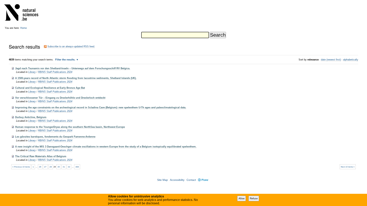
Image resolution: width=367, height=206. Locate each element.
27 (45, 167)
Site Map (162, 180)
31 (64, 167)
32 (69, 167)
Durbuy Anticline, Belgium (30, 117)
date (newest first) (331, 59)
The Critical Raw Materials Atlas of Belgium (40, 156)
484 (77, 167)
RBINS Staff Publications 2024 (55, 72)
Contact (191, 180)
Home (23, 28)
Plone (203, 180)
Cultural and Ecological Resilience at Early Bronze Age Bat (50, 87)
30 (59, 167)
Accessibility (177, 180)
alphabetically (350, 59)
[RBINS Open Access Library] (23, 13)
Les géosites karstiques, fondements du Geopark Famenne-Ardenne (55, 136)
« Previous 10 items (21, 167)
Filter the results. (65, 59)
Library (32, 72)
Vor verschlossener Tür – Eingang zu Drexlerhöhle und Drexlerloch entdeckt (60, 97)
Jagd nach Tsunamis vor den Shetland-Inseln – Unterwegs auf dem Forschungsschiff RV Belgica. (72, 68)
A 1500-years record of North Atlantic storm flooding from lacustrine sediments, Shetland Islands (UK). (75, 78)
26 (40, 167)
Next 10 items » (348, 167)
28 (51, 167)
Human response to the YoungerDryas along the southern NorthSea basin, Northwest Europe (70, 127)
